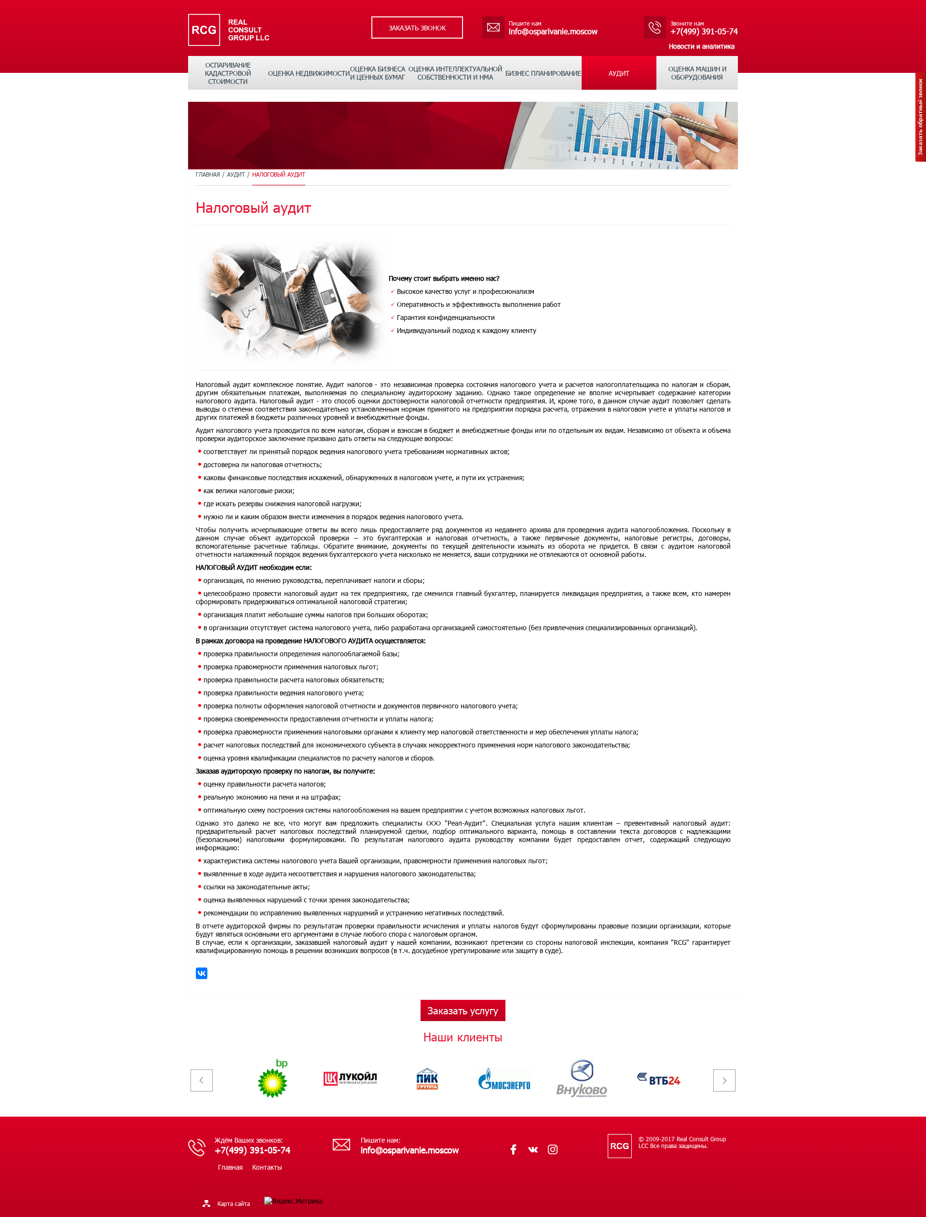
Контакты (267, 1167)
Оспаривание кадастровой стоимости (228, 73)
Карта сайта (234, 1203)
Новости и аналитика (702, 46)
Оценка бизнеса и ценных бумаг (377, 73)
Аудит (619, 73)
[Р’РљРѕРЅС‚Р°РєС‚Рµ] (201, 973)
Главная (208, 174)
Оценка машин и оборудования (697, 73)
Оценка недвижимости (309, 73)
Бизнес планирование (543, 73)
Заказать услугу (463, 1010)
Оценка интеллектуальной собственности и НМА (455, 73)
